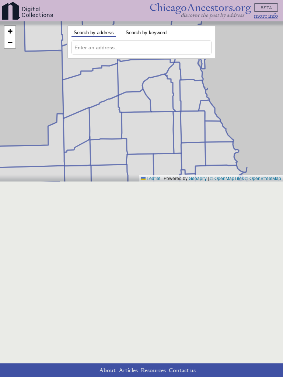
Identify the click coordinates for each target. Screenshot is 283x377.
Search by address (94, 32)
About (107, 370)
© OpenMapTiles (227, 178)
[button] (9, 31)
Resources (153, 370)
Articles (128, 370)
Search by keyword (146, 32)
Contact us (182, 370)
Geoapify (198, 178)
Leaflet (153, 178)
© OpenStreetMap (263, 178)
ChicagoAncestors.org (200, 7)
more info (266, 16)
